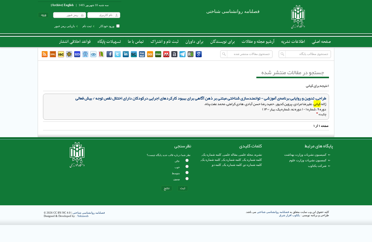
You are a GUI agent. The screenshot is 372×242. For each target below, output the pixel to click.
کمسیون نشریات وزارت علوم (307, 160)
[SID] (77, 54)
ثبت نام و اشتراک (165, 41)
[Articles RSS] (45, 54)
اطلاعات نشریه (293, 41)
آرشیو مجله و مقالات (258, 41)
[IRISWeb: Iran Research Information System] (93, 54)
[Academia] (174, 54)
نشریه (258, 154)
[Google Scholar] (199, 54)
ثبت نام (87, 26)
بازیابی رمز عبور (64, 26)
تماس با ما (136, 41)
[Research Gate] (191, 54)
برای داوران (194, 41)
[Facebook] (110, 54)
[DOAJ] (158, 54)
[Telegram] (182, 54)
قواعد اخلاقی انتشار (75, 41)
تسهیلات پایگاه (109, 41)
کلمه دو (216, 165)
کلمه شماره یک (211, 154)
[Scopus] (134, 54)
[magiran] (101, 54)
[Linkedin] (126, 54)
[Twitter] (118, 54)
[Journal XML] (53, 54)
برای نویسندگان (222, 41)
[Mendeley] (166, 54)
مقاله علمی (230, 154)
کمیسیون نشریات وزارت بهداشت (305, 154)
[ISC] (61, 54)
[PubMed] (142, 54)
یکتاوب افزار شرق (289, 215)
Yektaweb (83, 215)
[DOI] (150, 54)
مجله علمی (246, 154)
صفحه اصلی (321, 41)
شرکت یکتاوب (317, 166)
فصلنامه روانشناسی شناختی (273, 211)
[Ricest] (69, 54)
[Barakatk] (85, 54)
